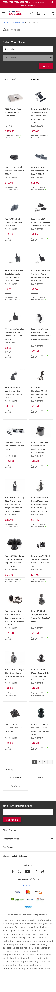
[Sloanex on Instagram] (35, 872)
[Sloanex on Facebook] (13, 872)
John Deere (15, 777)
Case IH (40, 777)
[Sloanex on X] (19, 872)
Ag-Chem (15, 786)
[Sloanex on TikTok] (42, 872)
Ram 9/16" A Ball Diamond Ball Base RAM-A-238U (13, 222)
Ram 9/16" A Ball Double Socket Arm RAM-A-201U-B (39, 170)
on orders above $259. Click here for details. (28, 4)
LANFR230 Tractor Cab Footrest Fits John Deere (14, 445)
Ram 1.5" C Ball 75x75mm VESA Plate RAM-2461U (14, 727)
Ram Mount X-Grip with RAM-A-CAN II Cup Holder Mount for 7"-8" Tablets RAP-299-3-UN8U (15, 618)
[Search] (31, 13)
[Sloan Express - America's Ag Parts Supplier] (15, 13)
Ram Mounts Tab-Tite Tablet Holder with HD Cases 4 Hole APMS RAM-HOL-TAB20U (40, 116)
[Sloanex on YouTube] (27, 872)
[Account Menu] (45, 13)
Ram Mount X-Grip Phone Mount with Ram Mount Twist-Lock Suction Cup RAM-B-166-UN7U (39, 504)
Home (5, 22)
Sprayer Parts (18, 22)
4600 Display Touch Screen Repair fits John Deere (13, 112)
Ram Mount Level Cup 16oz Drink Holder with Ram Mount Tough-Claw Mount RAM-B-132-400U (14, 504)
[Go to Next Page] (50, 762)
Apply (46, 66)
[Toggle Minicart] (52, 13)
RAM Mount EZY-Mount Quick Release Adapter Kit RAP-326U (41, 222)
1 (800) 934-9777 (28, 885)
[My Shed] (38, 13)
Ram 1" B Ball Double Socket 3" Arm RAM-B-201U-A (14, 170)
